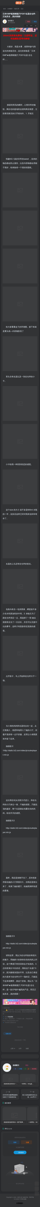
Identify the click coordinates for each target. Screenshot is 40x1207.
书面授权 (10, 1017)
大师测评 (9, 9)
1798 (20, 1069)
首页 (4, 9)
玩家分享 (16, 9)
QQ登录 (21, 1152)
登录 (14, 1142)
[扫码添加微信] (37, 1188)
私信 (35, 21)
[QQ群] (37, 1184)
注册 (27, 1142)
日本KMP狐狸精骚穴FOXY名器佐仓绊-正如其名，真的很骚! (19, 15)
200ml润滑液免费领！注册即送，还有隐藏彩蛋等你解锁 (20, 37)
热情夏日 (11, 20)
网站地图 (23, 1199)
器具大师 (20, 1197)
